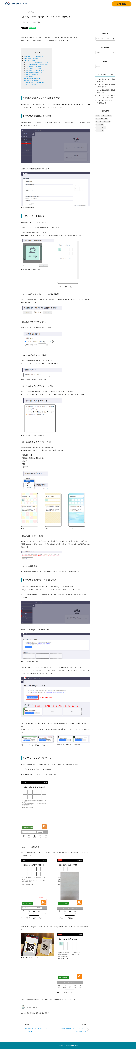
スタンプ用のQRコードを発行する (32, 78)
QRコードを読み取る (31, 85)
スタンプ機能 (36, 22)
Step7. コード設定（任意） (32, 74)
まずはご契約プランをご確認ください (33, 56)
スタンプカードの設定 (29, 60)
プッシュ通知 (99, 118)
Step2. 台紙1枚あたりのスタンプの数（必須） (37, 64)
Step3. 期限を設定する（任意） (33, 66)
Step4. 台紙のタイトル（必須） (33, 68)
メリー (29, 22)
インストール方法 (100, 127)
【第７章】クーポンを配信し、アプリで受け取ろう (106, 96)
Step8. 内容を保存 (30, 76)
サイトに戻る (122, 4)
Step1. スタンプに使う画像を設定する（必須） (37, 62)
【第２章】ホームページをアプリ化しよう (106, 85)
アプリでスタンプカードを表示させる (35, 83)
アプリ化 (109, 115)
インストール (99, 130)
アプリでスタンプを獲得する (31, 81)
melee (23, 22)
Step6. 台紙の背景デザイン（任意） (34, 72)
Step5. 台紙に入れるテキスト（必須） (35, 70)
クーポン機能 (99, 124)
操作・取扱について (33, 12)
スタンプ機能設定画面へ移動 (31, 58)
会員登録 (98, 121)
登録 (106, 118)
